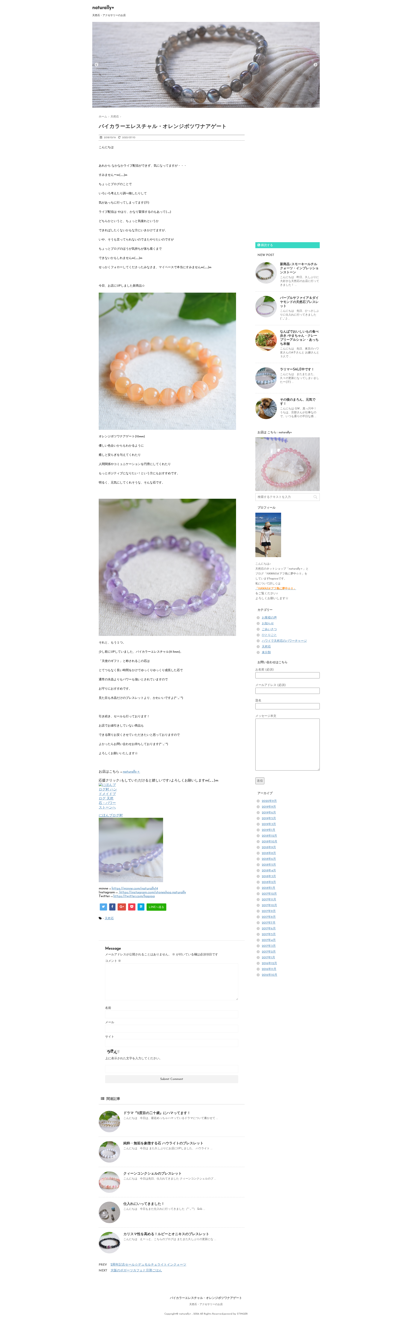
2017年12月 (269, 893)
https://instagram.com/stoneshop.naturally (152, 892)
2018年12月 (269, 836)
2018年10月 (269, 841)
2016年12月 (269, 963)
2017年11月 (269, 899)
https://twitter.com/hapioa (134, 896)
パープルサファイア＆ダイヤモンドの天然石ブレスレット (299, 302)
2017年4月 (269, 940)
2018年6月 (269, 859)
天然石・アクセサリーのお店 (206, 1304)
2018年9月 (269, 847)
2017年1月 (268, 957)
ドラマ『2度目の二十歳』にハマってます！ (157, 1113)
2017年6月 (269, 928)
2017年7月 (269, 922)
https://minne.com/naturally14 (135, 888)
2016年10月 (269, 975)
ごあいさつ (269, 629)
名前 (108, 1008)
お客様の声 (269, 617)
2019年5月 (269, 818)
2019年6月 (269, 812)
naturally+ (103, 7)
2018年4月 (269, 870)
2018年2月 (269, 882)
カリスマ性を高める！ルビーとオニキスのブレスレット (166, 1234)
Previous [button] (96, 65)
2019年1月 (268, 830)
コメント (113, 961)
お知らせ (268, 623)
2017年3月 (269, 946)
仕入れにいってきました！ (144, 1204)
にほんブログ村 (111, 815)
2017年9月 (269, 911)
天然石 (109, 918)
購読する (266, 245)
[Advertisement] (287, 176)
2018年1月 (268, 888)
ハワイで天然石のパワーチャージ (284, 641)
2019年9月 (269, 807)
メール (109, 1022)
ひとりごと (269, 635)
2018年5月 (269, 864)
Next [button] (315, 65)
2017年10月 (269, 905)
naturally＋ (131, 772)
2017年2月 (269, 951)
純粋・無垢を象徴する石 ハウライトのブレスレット (163, 1143)
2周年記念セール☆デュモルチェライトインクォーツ (148, 1264)
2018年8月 (269, 853)
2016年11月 (269, 969)
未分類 (266, 652)
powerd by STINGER (236, 1314)
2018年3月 (269, 876)
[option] (206, 65)
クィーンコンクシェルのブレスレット (152, 1173)
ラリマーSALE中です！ (297, 369)
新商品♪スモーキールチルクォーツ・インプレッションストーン (299, 268)
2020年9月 (269, 801)
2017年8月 (269, 917)
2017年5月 (269, 934)
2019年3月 (269, 824)
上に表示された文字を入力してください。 (133, 1058)
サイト (109, 1036)
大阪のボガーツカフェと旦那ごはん (136, 1270)
